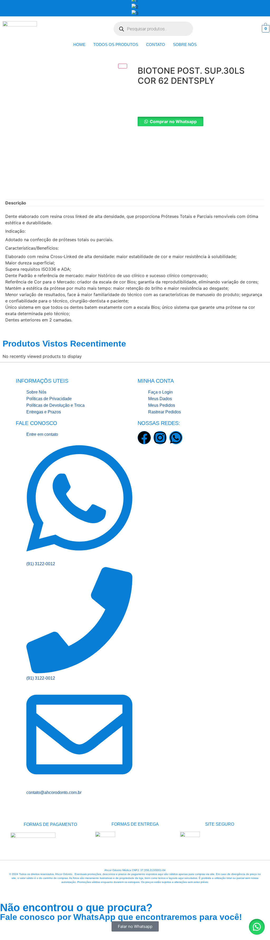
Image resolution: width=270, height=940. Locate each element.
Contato (155, 44)
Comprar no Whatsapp (173, 121)
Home (79, 44)
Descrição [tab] (15, 202)
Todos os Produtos (115, 44)
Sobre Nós (185, 44)
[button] (201, 121)
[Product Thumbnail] (122, 66)
